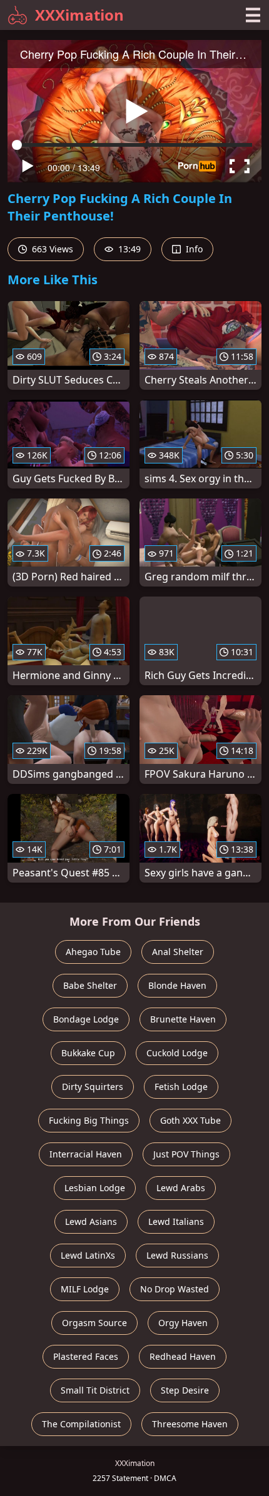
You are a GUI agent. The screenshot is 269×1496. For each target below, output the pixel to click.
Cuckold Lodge (177, 1053)
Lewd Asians (91, 1221)
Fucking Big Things (89, 1120)
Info (193, 249)
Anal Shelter (177, 952)
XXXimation (79, 14)
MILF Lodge (85, 1289)
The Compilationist (81, 1424)
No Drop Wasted (174, 1289)
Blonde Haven (177, 985)
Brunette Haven (183, 1019)
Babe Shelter (90, 985)
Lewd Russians (177, 1255)
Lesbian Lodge (94, 1188)
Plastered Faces (85, 1356)
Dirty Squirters (92, 1086)
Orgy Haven (183, 1323)
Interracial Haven (85, 1154)
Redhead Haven (183, 1356)
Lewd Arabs (180, 1188)
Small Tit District (95, 1390)
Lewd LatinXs (88, 1255)
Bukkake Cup (88, 1053)
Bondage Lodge (86, 1019)
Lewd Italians (176, 1221)
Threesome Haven (190, 1424)
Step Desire (185, 1390)
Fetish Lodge (181, 1086)
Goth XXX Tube (190, 1120)
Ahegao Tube (93, 952)
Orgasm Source (94, 1323)
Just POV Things (186, 1154)
